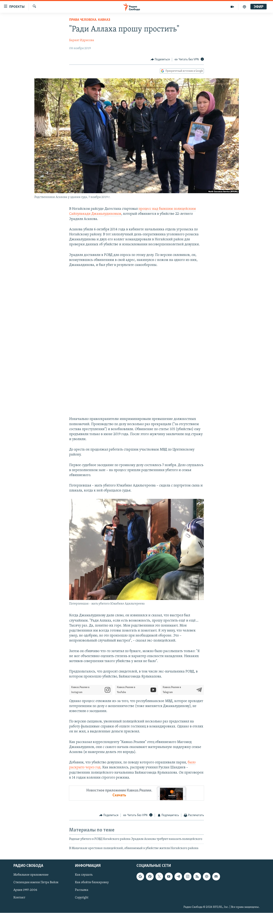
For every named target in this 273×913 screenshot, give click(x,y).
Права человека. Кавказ (89, 20)
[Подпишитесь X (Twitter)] (159, 876)
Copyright (81, 897)
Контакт (19, 897)
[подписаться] (216, 876)
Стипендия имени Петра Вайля (35, 882)
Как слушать (84, 874)
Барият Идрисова (81, 40)
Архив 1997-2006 (25, 890)
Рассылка (81, 890)
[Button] (160, 59)
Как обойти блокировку (92, 882)
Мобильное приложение (31, 874)
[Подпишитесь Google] (140, 876)
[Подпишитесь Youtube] (168, 876)
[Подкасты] (206, 876)
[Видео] (232, 7)
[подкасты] (244, 7)
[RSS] (197, 876)
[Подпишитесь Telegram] (178, 876)
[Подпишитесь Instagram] (187, 876)
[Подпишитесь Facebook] (149, 876)
